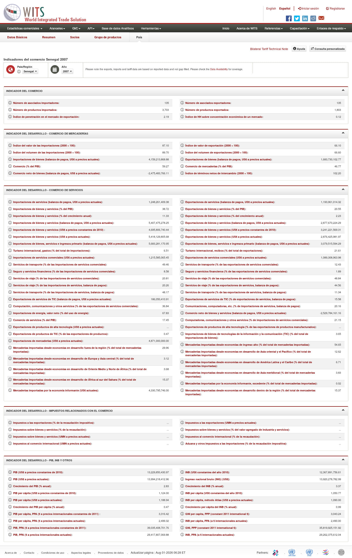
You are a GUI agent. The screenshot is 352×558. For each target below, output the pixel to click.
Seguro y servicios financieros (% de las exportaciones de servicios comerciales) (236, 271)
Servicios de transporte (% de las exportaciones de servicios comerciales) (231, 264)
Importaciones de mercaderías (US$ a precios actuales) (47, 341)
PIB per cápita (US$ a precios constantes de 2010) (44, 493)
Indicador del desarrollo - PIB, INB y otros (39, 460)
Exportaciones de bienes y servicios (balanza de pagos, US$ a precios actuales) (235, 223)
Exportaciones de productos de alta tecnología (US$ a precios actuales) (58, 327)
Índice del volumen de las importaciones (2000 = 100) (46, 152)
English (271, 8)
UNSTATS (309, 552)
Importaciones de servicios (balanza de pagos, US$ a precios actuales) (57, 202)
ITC (276, 552)
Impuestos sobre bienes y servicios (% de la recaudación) (49, 429)
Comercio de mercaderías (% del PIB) (208, 166)
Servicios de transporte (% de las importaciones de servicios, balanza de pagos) (63, 292)
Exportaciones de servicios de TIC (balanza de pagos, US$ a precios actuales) (62, 299)
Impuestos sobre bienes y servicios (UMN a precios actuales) (51, 436)
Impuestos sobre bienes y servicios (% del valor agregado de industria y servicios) (237, 429)
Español (284, 8)
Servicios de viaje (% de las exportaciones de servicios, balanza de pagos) (231, 285)
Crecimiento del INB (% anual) (204, 486)
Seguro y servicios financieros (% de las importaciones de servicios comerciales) (64, 271)
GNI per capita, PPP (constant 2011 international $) (217, 514)
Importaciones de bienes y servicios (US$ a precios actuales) (51, 236)
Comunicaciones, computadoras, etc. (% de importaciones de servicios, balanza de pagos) (242, 306)
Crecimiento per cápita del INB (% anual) (210, 507)
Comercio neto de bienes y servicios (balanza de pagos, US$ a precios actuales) (235, 313)
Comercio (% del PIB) (26, 166)
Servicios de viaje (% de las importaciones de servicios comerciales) (56, 278)
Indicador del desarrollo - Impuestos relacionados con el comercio (59, 410)
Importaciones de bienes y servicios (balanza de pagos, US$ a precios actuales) (63, 223)
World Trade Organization (326, 552)
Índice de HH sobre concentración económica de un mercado (223, 116)
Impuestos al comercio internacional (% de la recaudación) (222, 436)
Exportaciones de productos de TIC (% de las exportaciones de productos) (60, 334)
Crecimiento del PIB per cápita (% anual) (38, 507)
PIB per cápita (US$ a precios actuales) (37, 500)
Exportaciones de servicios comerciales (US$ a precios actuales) (225, 257)
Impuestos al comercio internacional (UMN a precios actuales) (52, 443)
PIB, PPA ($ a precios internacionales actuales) (42, 534)
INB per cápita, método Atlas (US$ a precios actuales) (219, 500)
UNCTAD (293, 552)
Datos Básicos (17, 37)
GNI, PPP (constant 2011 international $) (210, 528)
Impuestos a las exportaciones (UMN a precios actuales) (220, 422)
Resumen (48, 37)
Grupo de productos (107, 37)
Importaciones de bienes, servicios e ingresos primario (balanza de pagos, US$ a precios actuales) (75, 243)
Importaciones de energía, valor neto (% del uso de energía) (50, 313)
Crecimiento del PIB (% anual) (32, 486)
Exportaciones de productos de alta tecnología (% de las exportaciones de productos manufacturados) (250, 327)
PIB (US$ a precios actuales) (31, 479)
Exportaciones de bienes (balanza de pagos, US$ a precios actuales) (228, 159)
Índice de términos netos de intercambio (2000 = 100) (218, 173)
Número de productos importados (34, 110)
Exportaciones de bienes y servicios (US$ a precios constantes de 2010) (230, 229)
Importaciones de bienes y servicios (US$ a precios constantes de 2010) (58, 229)
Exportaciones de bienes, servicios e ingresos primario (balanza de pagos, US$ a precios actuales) (247, 243)
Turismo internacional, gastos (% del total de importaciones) (51, 250)
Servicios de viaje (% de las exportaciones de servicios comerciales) (228, 278)
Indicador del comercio (24, 91)
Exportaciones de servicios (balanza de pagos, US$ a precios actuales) (229, 202)
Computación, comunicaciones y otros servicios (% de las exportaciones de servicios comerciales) (75, 306)
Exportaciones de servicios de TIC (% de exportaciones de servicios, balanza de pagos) (240, 299)
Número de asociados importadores (35, 103)
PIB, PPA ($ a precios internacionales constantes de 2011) (49, 528)
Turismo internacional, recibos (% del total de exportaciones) (223, 250)
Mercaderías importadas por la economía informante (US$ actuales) (55, 390)
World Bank (342, 552)
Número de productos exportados (206, 110)
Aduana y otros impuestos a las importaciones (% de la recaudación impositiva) (235, 443)
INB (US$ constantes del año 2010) (207, 472)
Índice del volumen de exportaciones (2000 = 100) (216, 152)
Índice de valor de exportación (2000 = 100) (212, 145)
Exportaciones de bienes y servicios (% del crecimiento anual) (224, 216)
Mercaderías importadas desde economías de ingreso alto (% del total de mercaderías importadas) (247, 344)
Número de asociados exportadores (207, 103)
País (139, 37)
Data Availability (219, 69)
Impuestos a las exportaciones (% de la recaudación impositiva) (53, 422)
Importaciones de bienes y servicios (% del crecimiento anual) (52, 216)
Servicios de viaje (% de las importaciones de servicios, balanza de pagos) (60, 285)
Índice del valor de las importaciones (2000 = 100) (44, 145)
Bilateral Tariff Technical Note (269, 49)
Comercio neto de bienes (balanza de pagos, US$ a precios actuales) (56, 173)
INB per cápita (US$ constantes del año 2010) (213, 493)
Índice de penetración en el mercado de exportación (46, 116)
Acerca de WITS (247, 28)
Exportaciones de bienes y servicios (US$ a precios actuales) (223, 236)
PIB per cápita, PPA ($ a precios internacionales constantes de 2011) (56, 514)
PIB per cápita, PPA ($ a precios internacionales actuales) (49, 521)
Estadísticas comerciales (23, 28)
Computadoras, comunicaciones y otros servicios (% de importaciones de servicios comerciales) (246, 320)
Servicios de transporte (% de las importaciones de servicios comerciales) (59, 264)
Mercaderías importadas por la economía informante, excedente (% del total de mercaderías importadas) (251, 383)
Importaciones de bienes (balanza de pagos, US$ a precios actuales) (56, 159)
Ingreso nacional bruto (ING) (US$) (207, 479)
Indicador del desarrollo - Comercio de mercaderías (47, 133)
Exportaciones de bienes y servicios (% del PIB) (215, 209)
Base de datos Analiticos (118, 28)
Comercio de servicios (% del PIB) (34, 320)
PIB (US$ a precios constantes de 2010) (37, 472)
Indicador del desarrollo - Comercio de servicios (44, 190)
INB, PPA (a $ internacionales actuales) (209, 534)
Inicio (225, 28)
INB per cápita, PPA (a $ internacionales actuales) (216, 521)
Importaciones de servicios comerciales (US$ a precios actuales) (53, 257)
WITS (48, 12)
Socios (74, 37)
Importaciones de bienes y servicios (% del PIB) (43, 209)
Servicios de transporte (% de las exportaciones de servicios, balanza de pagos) (235, 292)
